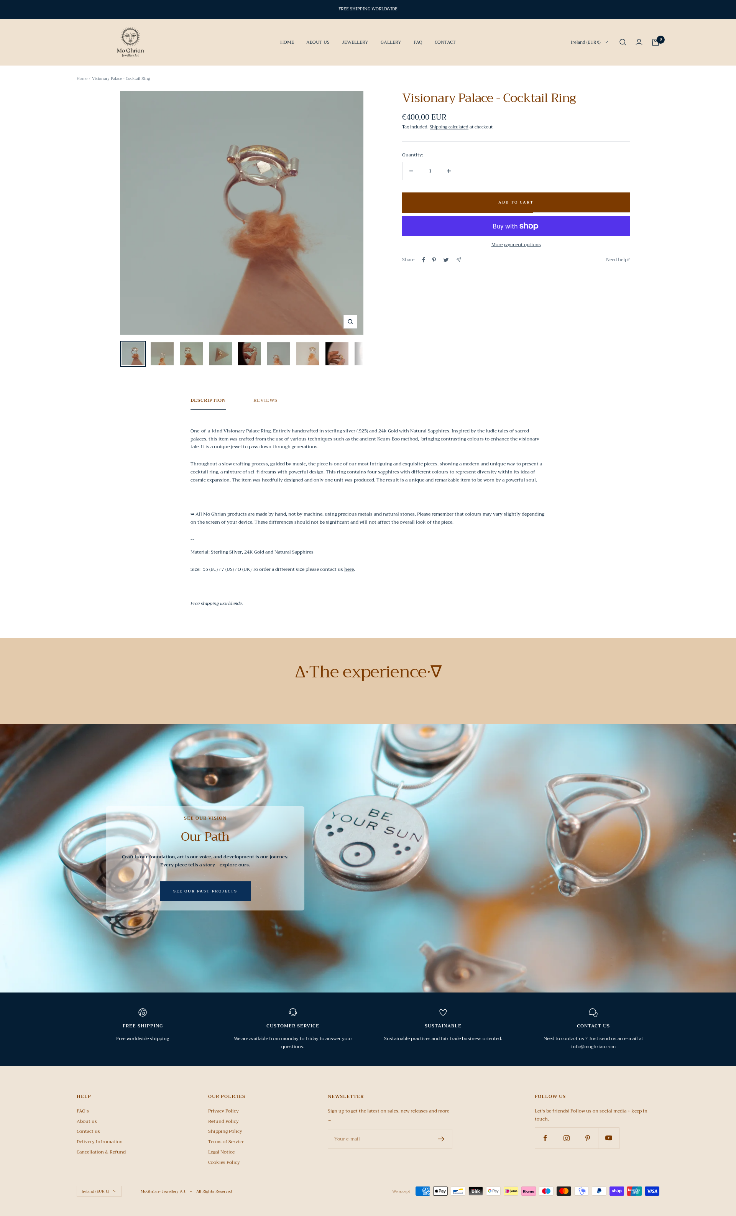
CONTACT (445, 42)
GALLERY (391, 42)
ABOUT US (318, 42)
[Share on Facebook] (423, 260)
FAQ (418, 42)
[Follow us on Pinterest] (587, 1138)
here (349, 569)
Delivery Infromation (100, 1141)
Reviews (265, 401)
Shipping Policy (225, 1131)
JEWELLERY (355, 42)
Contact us (88, 1131)
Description (208, 401)
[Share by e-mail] (458, 259)
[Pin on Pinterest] (434, 260)
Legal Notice (221, 1152)
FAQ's (83, 1111)
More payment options (516, 244)
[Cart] (655, 42)
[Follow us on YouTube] (608, 1138)
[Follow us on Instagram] (566, 1138)
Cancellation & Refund (101, 1152)
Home (82, 78)
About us (87, 1121)
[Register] (441, 1139)
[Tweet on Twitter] (446, 260)
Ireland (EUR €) (586, 42)
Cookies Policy (224, 1162)
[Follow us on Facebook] (545, 1138)
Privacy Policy (223, 1111)
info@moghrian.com (593, 1046)
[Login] (639, 42)
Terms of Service (226, 1141)
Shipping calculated (449, 127)
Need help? (618, 259)
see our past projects (205, 891)
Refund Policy (223, 1121)
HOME (287, 42)
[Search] (622, 42)
